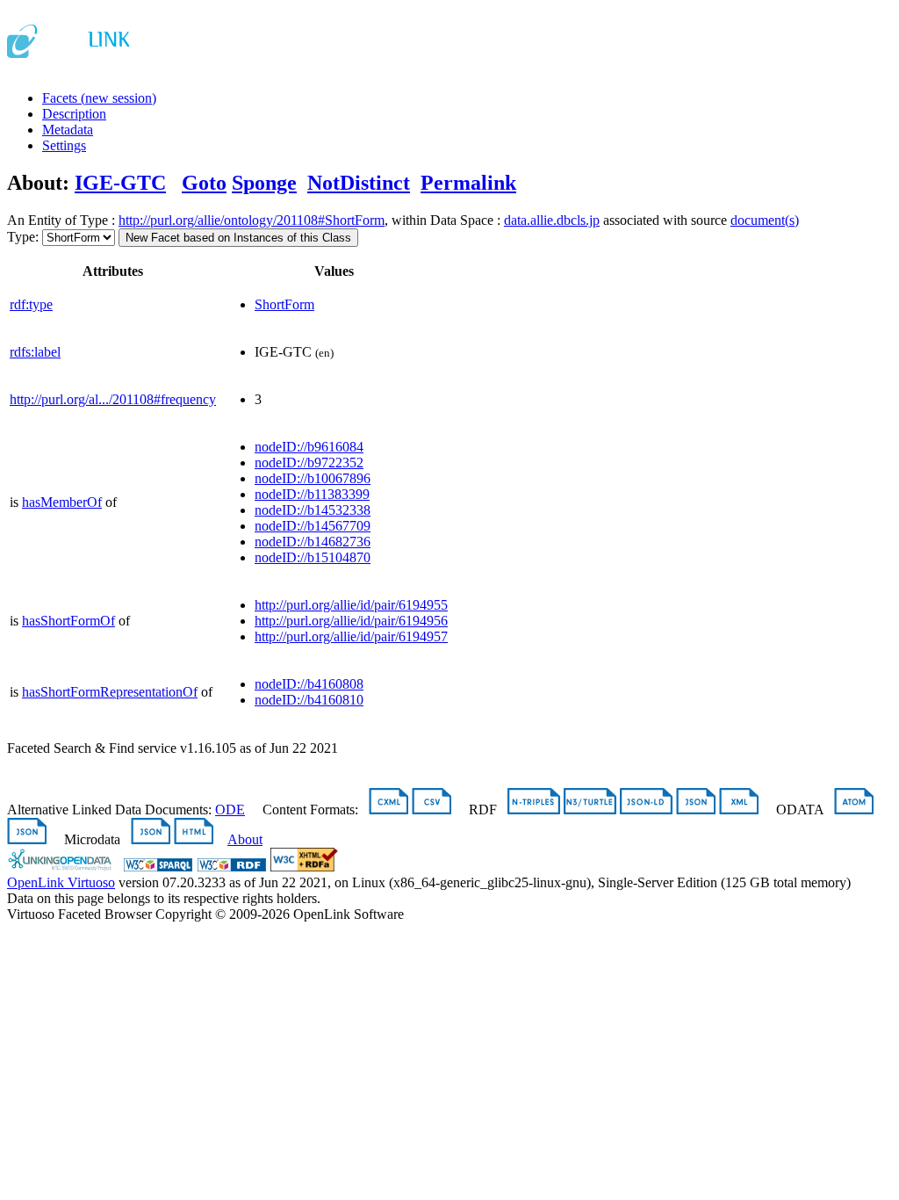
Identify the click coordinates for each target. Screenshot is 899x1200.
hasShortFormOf (68, 620)
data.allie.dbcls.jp (552, 220)
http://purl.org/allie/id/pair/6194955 (351, 604)
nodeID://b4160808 (309, 683)
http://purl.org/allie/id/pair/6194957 (351, 636)
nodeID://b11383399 (312, 494)
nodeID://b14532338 (312, 509)
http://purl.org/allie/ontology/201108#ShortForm (252, 220)
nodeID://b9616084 (309, 446)
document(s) (764, 220)
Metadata (67, 129)
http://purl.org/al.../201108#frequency (113, 399)
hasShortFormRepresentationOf (110, 691)
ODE (230, 809)
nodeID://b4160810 (309, 699)
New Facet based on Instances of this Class (238, 237)
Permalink (468, 182)
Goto (204, 182)
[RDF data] (232, 866)
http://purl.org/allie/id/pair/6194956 (351, 620)
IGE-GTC (120, 182)
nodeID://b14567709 (312, 525)
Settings (64, 145)
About (245, 839)
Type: (23, 236)
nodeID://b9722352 (309, 462)
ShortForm (284, 304)
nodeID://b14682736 (312, 541)
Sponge (264, 182)
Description (74, 113)
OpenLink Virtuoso (61, 882)
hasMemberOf (62, 502)
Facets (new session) (99, 97)
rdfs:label (35, 351)
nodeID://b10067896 (312, 478)
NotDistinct (358, 182)
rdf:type (31, 304)
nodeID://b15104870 (312, 557)
